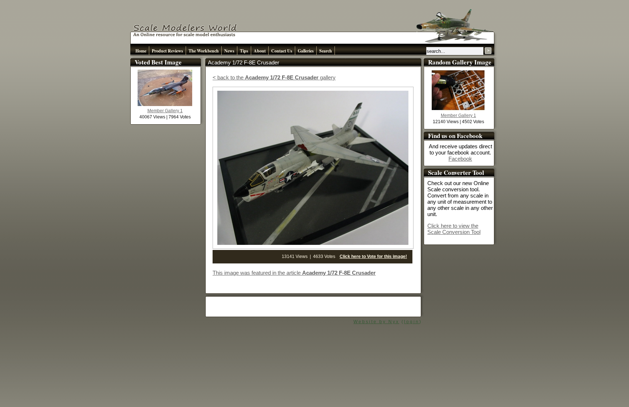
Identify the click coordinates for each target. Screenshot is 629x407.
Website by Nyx (376, 321)
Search (325, 51)
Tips (244, 51)
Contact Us (281, 51)
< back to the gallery (274, 77)
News (229, 51)
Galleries (306, 51)
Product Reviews (167, 51)
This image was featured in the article (294, 273)
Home (140, 51)
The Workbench (204, 51)
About (260, 51)
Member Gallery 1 (165, 110)
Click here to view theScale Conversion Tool (453, 229)
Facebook (460, 159)
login (411, 321)
